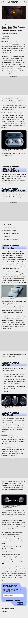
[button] (14, 12)
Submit (20, 603)
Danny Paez (6, 36)
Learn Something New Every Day (10, 586)
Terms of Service (9, 600)
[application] (14, 12)
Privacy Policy (18, 600)
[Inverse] (12, 2)
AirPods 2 (16, 44)
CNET (6, 483)
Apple (4, 612)
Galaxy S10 (19, 58)
